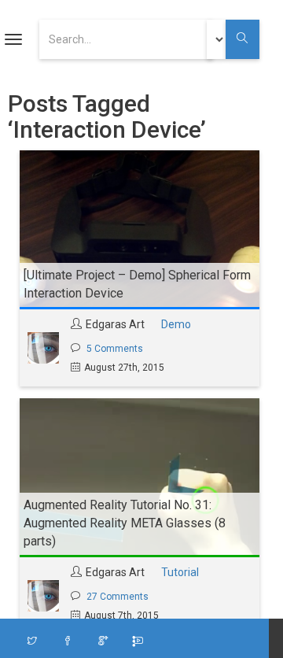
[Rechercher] (242, 39)
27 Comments (117, 596)
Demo (176, 324)
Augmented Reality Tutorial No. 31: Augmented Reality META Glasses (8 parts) (125, 523)
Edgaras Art (115, 324)
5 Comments (114, 348)
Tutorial (180, 572)
